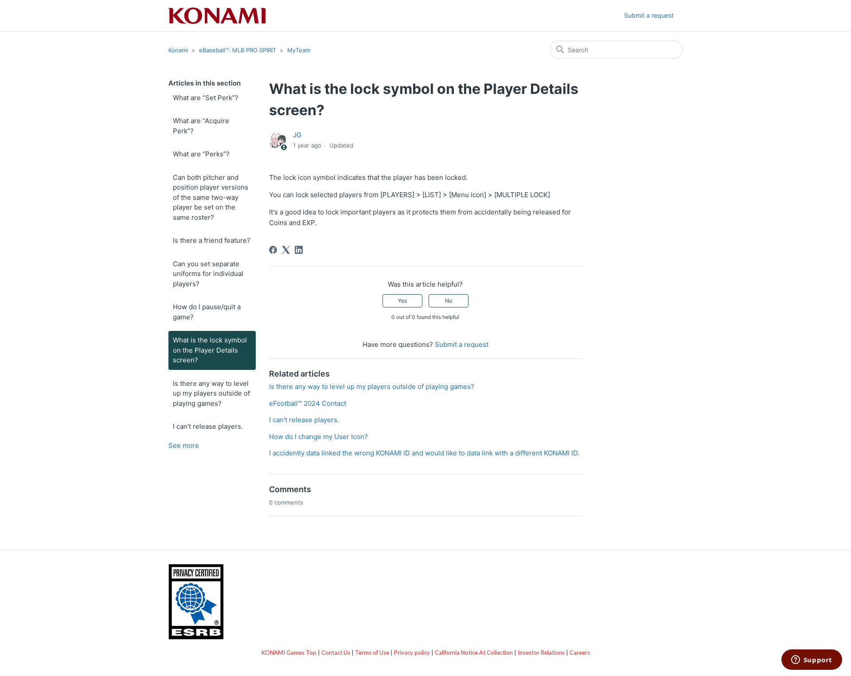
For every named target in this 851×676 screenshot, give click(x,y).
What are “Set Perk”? (205, 97)
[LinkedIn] (299, 250)
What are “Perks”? (201, 154)
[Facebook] (273, 250)
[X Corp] (286, 250)
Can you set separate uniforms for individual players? (208, 274)
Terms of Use (372, 652)
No (448, 300)
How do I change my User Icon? (318, 436)
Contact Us (335, 652)
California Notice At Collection (474, 652)
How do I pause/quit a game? (207, 312)
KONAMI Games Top (289, 652)
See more (183, 445)
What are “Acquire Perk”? (201, 126)
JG (297, 135)
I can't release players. (208, 426)
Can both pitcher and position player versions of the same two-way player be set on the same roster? (210, 197)
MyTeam (298, 50)
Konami (178, 50)
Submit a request (649, 15)
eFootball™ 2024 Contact (307, 403)
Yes (402, 300)
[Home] (216, 16)
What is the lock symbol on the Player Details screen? (210, 350)
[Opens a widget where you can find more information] (811, 660)
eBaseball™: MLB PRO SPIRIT (237, 50)
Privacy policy (412, 652)
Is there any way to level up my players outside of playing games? (211, 393)
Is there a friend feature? (211, 240)
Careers (580, 652)
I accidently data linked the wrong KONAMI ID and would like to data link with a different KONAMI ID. (424, 453)
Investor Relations (541, 652)
